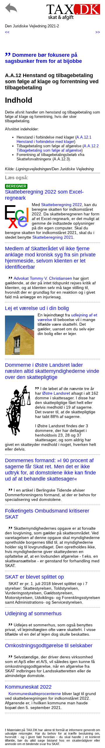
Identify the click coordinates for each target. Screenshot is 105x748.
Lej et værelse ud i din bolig (37, 308)
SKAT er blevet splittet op (34, 577)
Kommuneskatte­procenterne (34, 693)
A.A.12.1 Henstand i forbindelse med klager (54, 139)
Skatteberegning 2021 (52, 237)
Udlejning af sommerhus (33, 613)
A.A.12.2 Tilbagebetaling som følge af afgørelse (58, 148)
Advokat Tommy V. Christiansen (43, 278)
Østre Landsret (56, 393)
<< (7, 32)
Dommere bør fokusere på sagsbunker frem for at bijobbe (43, 58)
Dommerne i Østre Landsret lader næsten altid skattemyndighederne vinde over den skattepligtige (52, 371)
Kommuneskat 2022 (28, 687)
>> (97, 32)
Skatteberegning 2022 (61, 204)
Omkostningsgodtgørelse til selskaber (48, 645)
